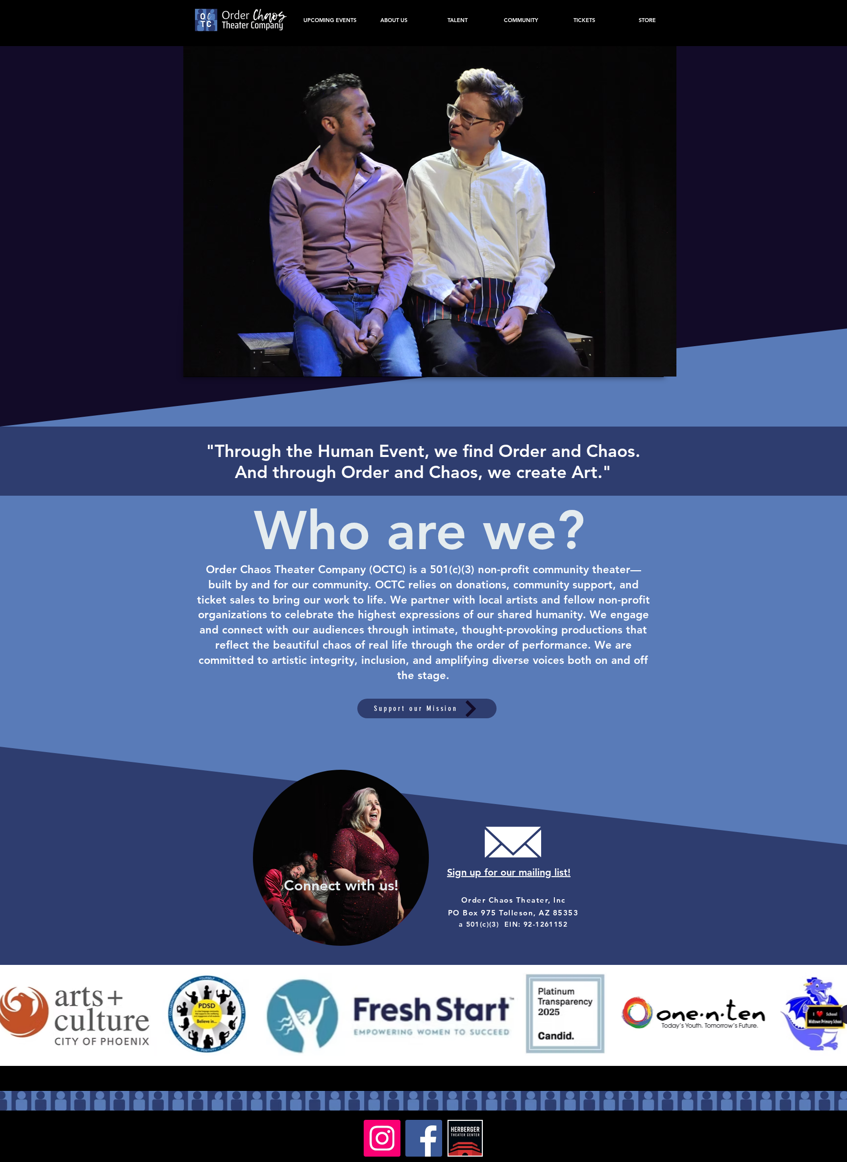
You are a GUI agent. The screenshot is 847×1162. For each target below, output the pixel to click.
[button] (429, 211)
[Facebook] (423, 1138)
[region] (423, 858)
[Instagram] (382, 1138)
